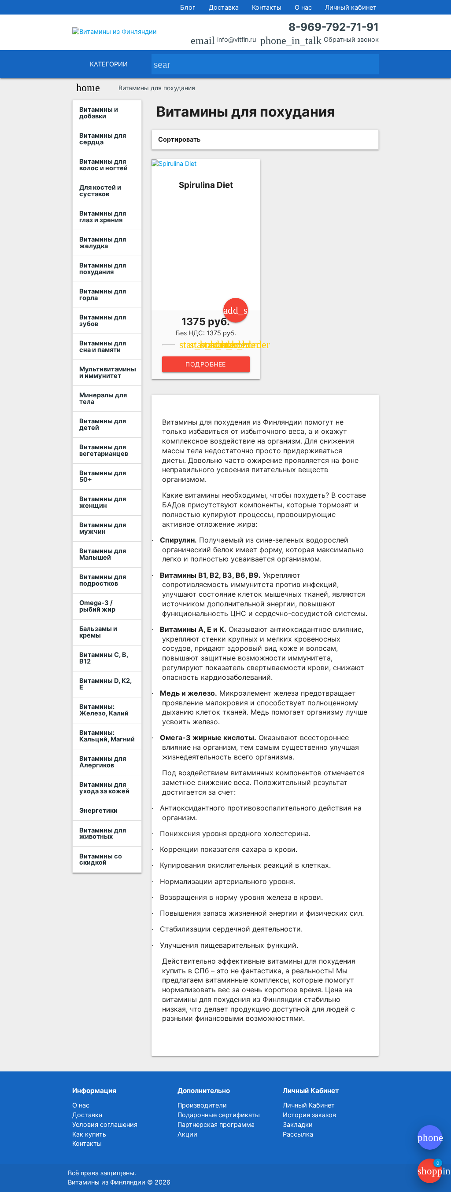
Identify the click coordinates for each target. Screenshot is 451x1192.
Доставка (224, 7)
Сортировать (179, 139)
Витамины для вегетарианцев (103, 450)
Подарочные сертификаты (218, 1115)
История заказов (309, 1115)
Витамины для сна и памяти (102, 346)
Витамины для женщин (102, 502)
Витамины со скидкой (100, 859)
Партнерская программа (216, 1125)
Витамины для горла (102, 294)
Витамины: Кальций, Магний (107, 736)
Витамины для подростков (102, 580)
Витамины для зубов (102, 320)
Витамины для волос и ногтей (103, 165)
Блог (188, 7)
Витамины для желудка (102, 242)
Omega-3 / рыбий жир (97, 606)
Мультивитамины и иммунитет (107, 372)
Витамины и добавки (98, 113)
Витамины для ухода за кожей (104, 788)
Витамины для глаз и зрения (102, 216)
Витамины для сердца (102, 139)
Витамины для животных (102, 833)
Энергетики (98, 810)
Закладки (298, 1125)
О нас (303, 7)
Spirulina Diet (206, 185)
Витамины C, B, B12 (103, 658)
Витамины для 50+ (102, 476)
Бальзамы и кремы (98, 632)
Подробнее (205, 364)
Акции (187, 1134)
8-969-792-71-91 (333, 26)
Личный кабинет (351, 7)
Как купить (89, 1134)
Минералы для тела (103, 398)
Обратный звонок (351, 40)
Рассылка (298, 1134)
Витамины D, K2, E (105, 684)
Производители (202, 1105)
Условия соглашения (104, 1125)
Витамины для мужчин (102, 528)
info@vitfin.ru (236, 40)
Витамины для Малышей (102, 554)
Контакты (266, 7)
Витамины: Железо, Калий (104, 710)
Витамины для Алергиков (102, 762)
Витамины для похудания (102, 268)
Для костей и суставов (100, 190)
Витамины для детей (102, 424)
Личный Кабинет (309, 1105)
